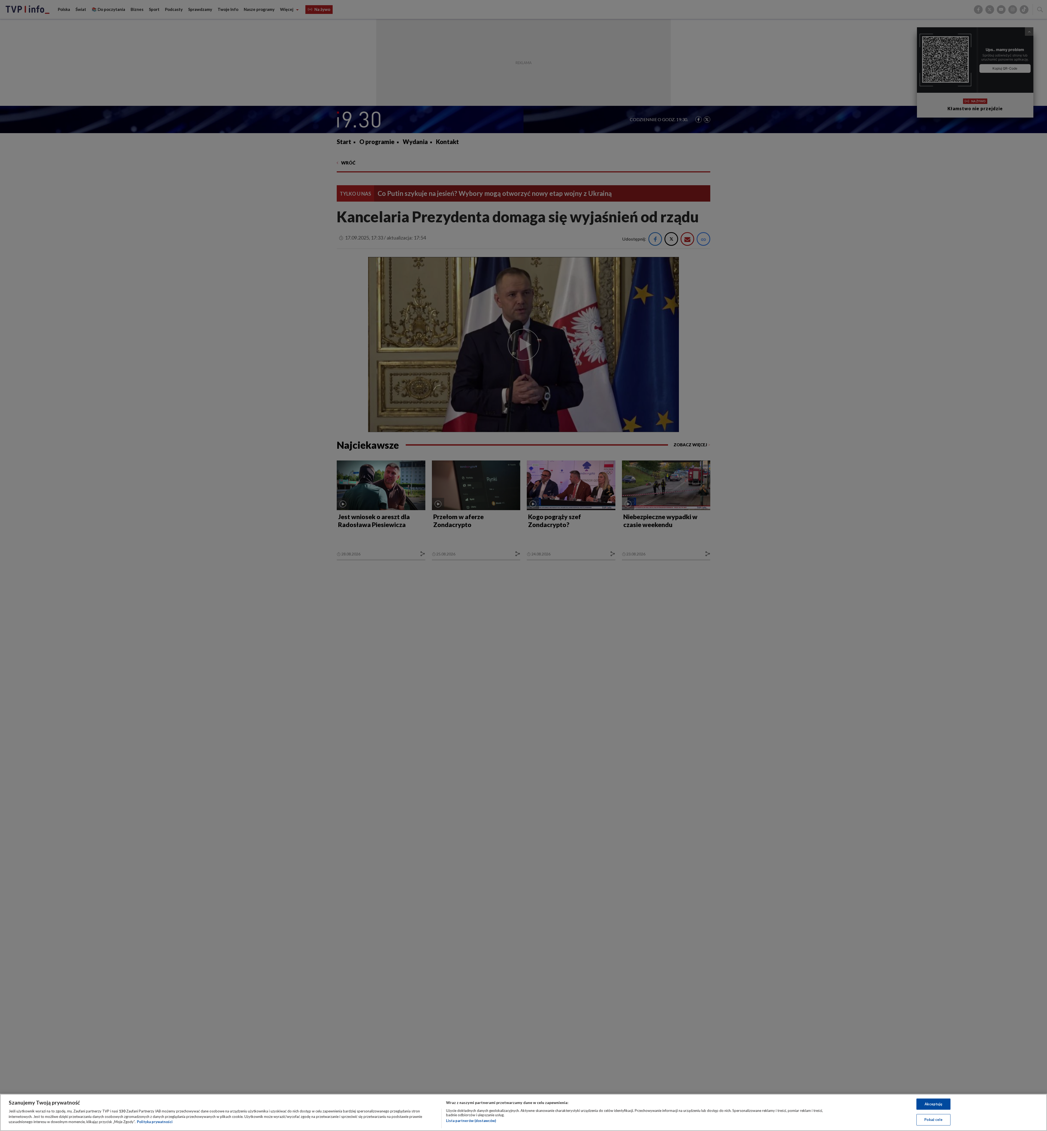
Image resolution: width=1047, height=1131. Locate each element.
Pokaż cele (933, 1119)
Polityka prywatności (155, 1122)
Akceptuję (933, 1104)
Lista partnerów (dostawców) (471, 1120)
